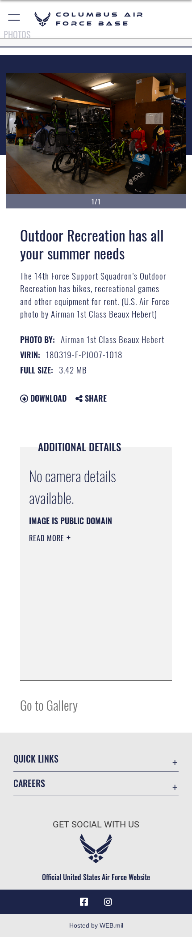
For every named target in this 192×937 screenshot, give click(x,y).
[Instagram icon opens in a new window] (108, 902)
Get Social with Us (96, 824)
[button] (14, 19)
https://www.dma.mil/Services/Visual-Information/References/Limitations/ (83, 651)
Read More (48, 538)
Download (47, 398)
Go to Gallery (49, 704)
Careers (29, 783)
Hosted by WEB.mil (96, 925)
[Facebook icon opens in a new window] (84, 902)
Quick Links (35, 758)
